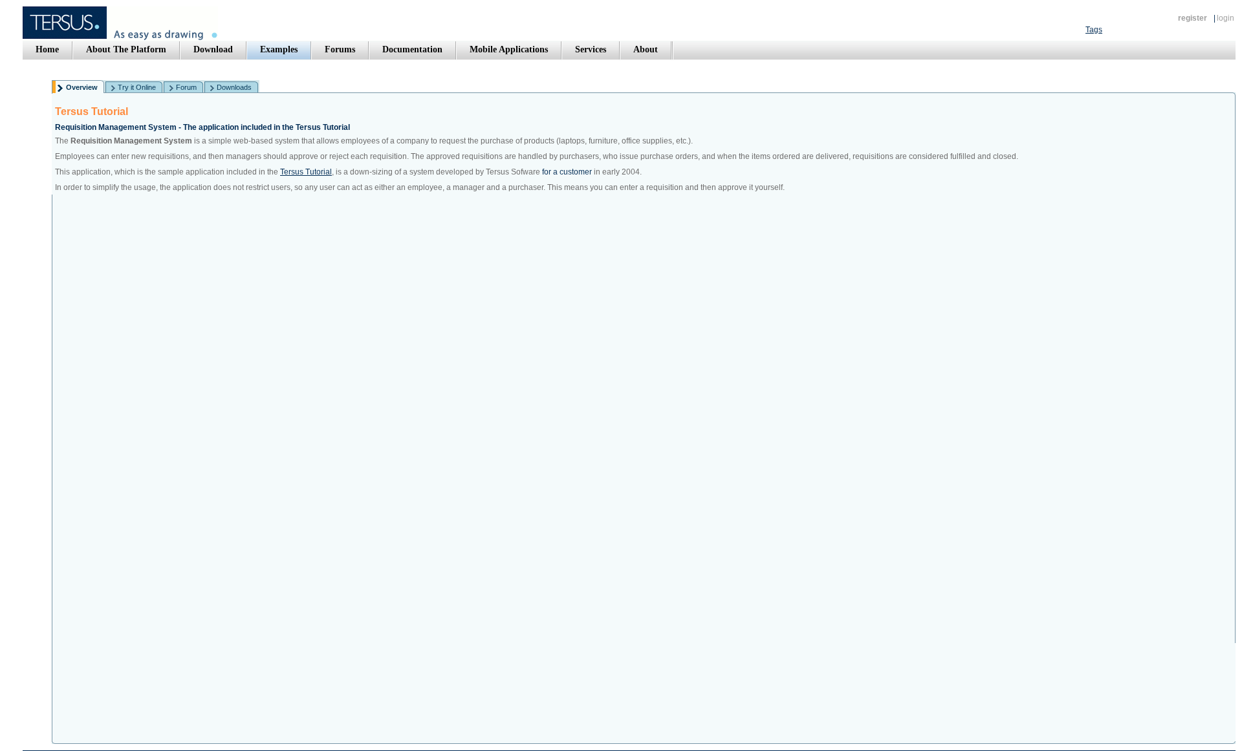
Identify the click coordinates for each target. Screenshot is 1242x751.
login (1225, 18)
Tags (1093, 29)
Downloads (234, 87)
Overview (82, 87)
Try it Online (137, 87)
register (1192, 18)
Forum (186, 87)
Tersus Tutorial (306, 171)
